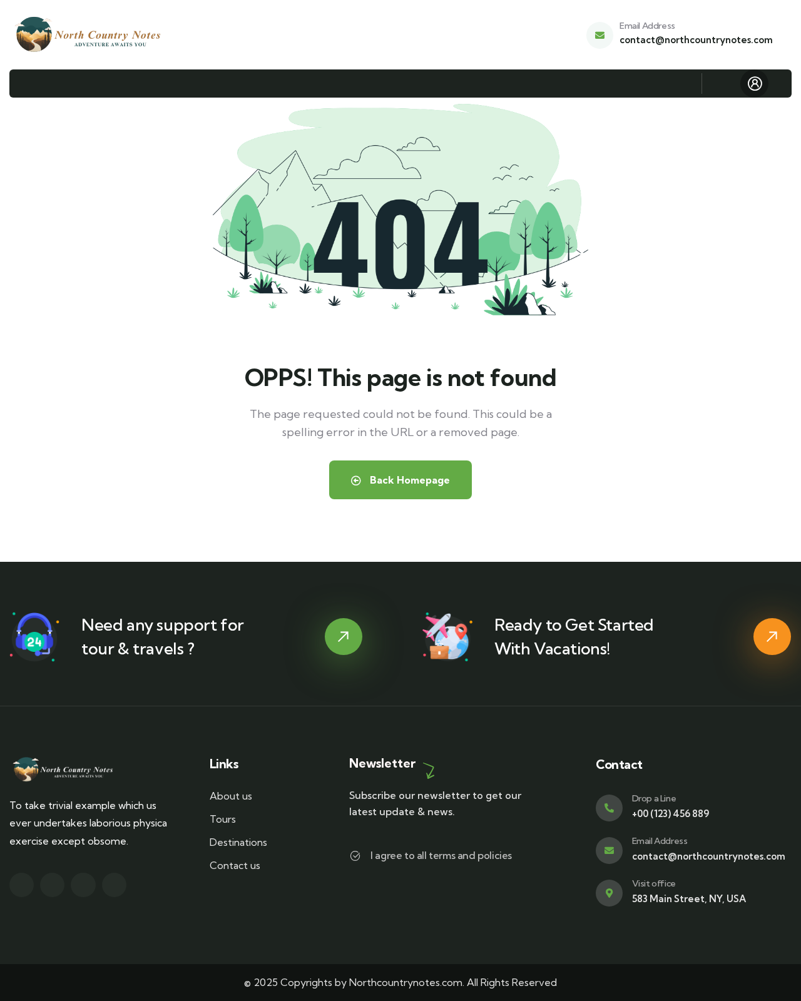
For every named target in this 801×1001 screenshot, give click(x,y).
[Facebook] (52, 885)
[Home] (88, 35)
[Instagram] (83, 885)
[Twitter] (21, 885)
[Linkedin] (114, 885)
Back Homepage (408, 480)
